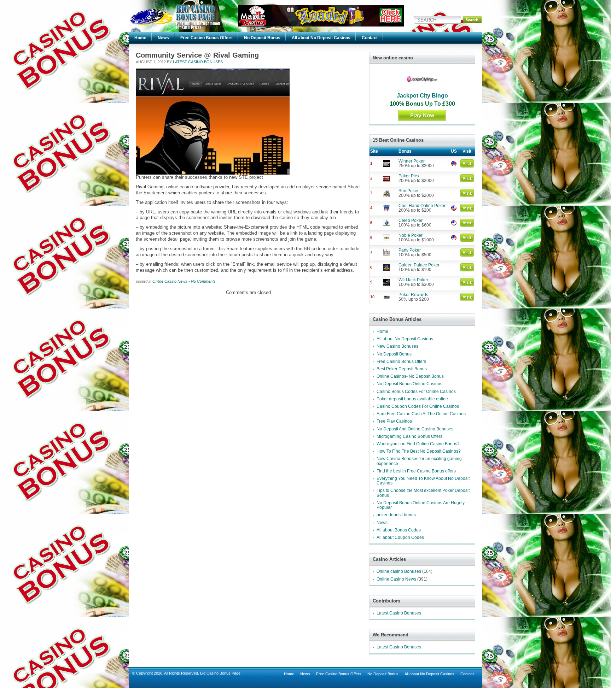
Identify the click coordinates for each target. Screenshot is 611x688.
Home (140, 37)
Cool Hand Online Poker (422, 205)
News (163, 37)
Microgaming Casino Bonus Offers (409, 436)
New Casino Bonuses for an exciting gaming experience (419, 461)
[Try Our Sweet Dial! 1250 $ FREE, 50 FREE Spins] (321, 25)
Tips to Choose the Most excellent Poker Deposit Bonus (423, 493)
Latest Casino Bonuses (198, 62)
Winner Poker (411, 161)
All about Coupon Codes (400, 537)
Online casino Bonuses (399, 571)
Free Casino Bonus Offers (206, 37)
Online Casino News (169, 281)
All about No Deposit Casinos (321, 37)
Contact (370, 37)
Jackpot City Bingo (422, 96)
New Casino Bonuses (397, 346)
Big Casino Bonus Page (220, 673)
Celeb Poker (410, 220)
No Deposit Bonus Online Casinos (409, 383)
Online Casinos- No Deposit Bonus (410, 376)
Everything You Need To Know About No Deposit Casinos (423, 481)
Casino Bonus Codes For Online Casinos (416, 391)
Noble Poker (410, 235)
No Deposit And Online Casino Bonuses (415, 429)
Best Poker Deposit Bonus (402, 368)
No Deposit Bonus (262, 37)
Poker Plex (408, 176)
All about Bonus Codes (399, 530)
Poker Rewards (413, 294)
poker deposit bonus (396, 514)
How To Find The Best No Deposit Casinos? (419, 451)
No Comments (203, 281)
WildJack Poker (413, 279)
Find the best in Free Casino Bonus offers (416, 471)
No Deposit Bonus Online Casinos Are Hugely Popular (421, 505)
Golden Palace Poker (419, 265)
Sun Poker (408, 190)
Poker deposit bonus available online (412, 398)
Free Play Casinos (394, 421)
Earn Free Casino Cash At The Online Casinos (421, 413)
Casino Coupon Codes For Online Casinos (418, 406)
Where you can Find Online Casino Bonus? (418, 443)
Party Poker (409, 250)
